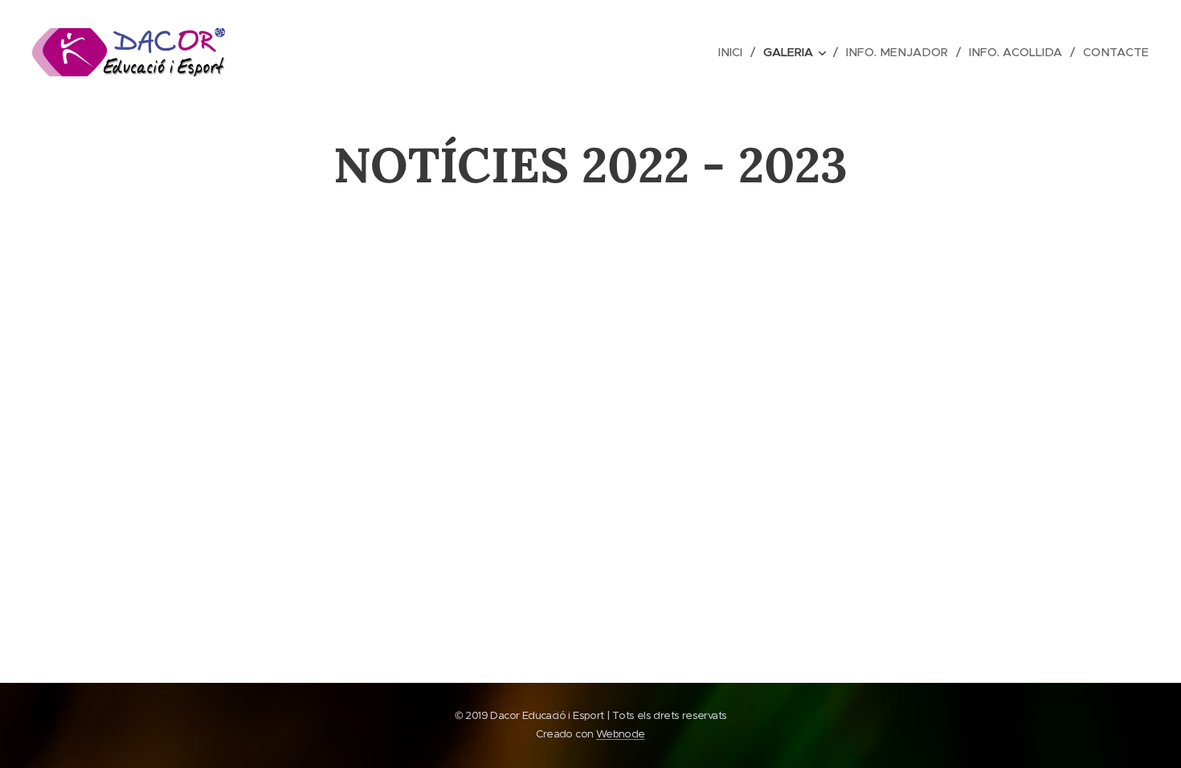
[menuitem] (734, 52)
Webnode (620, 734)
